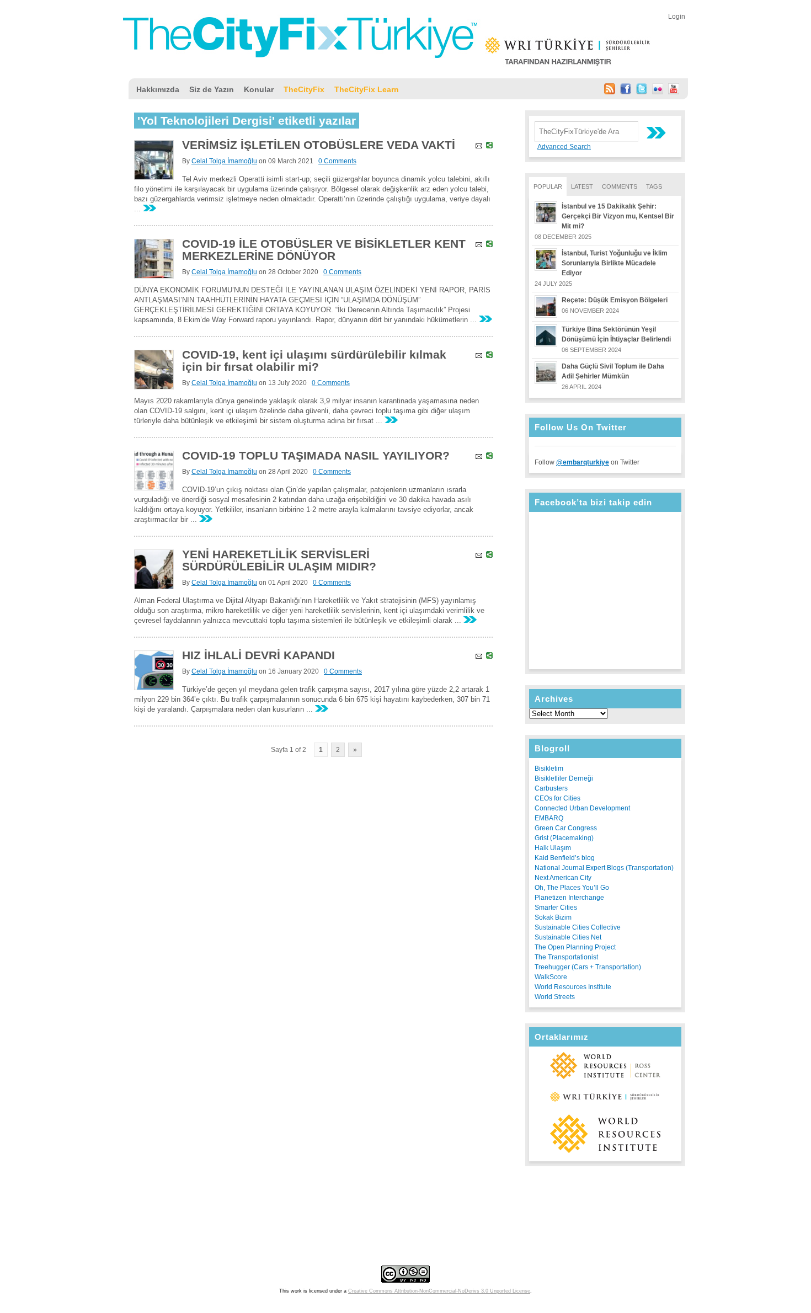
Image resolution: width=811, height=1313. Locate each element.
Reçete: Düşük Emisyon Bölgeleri (615, 300)
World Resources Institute (573, 987)
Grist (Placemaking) (564, 838)
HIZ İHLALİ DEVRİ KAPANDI (258, 655)
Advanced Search (564, 147)
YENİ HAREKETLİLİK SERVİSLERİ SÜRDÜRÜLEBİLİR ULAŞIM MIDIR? (279, 560)
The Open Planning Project (575, 947)
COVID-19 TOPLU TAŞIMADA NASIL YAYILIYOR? (316, 455)
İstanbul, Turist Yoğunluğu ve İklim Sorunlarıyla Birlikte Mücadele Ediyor (615, 263)
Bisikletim (549, 768)
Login (676, 16)
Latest (582, 186)
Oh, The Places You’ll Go (572, 888)
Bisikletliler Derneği (564, 778)
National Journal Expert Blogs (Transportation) (604, 868)
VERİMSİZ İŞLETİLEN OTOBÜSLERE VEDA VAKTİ (318, 144)
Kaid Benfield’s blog (565, 858)
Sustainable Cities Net (568, 937)
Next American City (563, 878)
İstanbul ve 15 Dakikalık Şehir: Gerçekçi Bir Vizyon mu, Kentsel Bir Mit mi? (618, 216)
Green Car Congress (566, 828)
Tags (654, 186)
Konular (259, 89)
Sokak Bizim (553, 917)
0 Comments (337, 161)
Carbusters (551, 788)
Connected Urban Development (582, 808)
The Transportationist (566, 957)
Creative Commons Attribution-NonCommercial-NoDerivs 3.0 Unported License (439, 1291)
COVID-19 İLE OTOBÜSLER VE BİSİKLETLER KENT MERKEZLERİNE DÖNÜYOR (324, 249)
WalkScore (551, 977)
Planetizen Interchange (569, 897)
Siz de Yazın (211, 89)
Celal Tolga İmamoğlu (224, 161)
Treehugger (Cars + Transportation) (588, 967)
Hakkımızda (157, 89)
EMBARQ (549, 818)
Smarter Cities (556, 907)
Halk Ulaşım (553, 848)
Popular (547, 186)
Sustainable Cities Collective (578, 927)
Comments (619, 186)
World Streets (555, 997)
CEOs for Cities (557, 798)
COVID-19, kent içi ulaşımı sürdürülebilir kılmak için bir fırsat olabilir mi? (314, 360)
